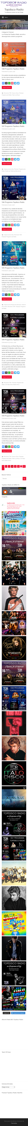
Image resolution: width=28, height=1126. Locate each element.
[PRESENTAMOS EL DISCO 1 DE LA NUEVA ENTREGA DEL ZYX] (14, 923)
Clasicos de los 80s (9, 169)
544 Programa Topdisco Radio (13, 340)
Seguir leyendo (7, 87)
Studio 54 (7, 171)
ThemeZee (14, 1123)
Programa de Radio (7, 95)
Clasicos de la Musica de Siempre (12, 304)
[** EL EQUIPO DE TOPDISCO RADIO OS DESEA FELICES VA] (14, 523)
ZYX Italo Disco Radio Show (12, 384)
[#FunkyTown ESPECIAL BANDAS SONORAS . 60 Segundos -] (14, 598)
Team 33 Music (16, 95)
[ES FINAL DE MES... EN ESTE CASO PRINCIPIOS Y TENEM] (14, 998)
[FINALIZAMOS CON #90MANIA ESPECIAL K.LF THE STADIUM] (14, 723)
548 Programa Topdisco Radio (13, 69)
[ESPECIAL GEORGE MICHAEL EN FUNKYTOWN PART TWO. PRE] (14, 748)
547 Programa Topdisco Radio (13, 126)
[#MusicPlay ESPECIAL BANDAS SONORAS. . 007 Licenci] (14, 623)
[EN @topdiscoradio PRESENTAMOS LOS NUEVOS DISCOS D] (14, 823)
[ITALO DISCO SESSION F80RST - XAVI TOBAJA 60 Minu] (14, 773)
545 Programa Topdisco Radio (13, 268)
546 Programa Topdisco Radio (13, 202)
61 (24, 466)
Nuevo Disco (15, 93)
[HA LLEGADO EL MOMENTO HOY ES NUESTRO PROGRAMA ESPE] (14, 673)
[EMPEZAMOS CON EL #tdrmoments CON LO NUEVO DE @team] (14, 798)
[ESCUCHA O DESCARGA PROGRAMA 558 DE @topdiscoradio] (14, 698)
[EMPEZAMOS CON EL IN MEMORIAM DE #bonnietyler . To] (14, 648)
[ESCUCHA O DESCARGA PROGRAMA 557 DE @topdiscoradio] (14, 848)
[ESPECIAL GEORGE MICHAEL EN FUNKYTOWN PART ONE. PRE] (14, 898)
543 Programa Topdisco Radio (13, 416)
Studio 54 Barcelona (16, 171)
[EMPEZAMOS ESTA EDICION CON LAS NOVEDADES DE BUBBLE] (14, 948)
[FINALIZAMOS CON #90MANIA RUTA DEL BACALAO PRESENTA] (14, 873)
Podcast (21, 93)
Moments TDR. (8, 93)
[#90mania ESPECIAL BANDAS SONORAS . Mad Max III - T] (14, 573)
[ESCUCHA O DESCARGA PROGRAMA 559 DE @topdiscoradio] (14, 548)
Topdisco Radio (14, 9)
